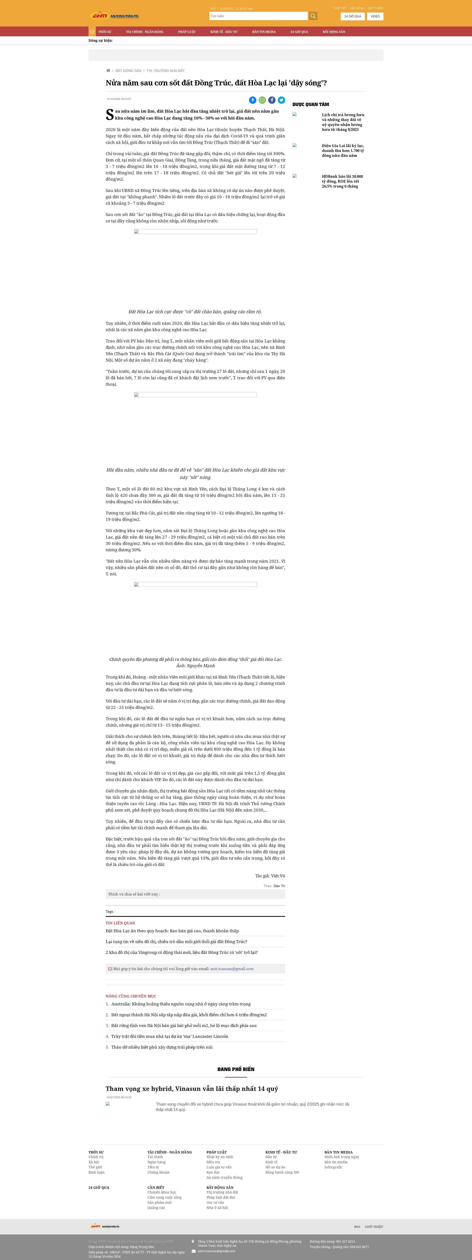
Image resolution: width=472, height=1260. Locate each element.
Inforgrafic (333, 1167)
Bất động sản (334, 32)
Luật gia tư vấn (219, 1167)
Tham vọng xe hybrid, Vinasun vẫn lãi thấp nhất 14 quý (192, 1088)
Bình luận (96, 1172)
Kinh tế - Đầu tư (223, 32)
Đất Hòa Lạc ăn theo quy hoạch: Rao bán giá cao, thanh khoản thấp (172, 931)
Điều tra (213, 1162)
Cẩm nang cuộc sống (164, 1197)
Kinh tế (272, 1162)
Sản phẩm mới (160, 1202)
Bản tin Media (264, 32)
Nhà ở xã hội (217, 1207)
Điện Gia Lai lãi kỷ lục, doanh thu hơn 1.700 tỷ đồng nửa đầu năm (343, 150)
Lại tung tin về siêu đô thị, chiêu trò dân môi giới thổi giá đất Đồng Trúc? (176, 941)
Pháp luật (187, 32)
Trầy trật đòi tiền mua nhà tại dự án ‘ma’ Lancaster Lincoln (167, 1036)
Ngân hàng (157, 1162)
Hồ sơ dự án (275, 1167)
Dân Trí (279, 886)
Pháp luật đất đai (220, 1197)
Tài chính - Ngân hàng (144, 32)
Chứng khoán (159, 1172)
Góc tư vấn (215, 1202)
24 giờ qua (352, 16)
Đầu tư (271, 1156)
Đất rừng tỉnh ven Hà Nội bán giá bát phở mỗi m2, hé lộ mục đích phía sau (181, 1025)
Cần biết (156, 1187)
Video (375, 16)
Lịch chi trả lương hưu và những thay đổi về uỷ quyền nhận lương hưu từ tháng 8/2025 (343, 122)
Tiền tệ (153, 1167)
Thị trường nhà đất (222, 1192)
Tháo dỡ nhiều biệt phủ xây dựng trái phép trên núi (159, 1047)
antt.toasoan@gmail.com (232, 968)
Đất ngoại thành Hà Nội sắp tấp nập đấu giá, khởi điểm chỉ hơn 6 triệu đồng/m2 (186, 1014)
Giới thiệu (376, 8)
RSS (357, 1226)
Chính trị (95, 1156)
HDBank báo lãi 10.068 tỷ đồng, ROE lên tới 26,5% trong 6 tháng (342, 181)
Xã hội (93, 1162)
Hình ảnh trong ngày (341, 1156)
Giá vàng (357, 8)
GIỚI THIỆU (374, 1226)
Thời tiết (340, 8)
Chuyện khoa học (162, 1192)
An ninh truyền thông (224, 1177)
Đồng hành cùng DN (282, 1172)
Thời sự (104, 32)
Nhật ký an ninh (219, 1156)
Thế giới (95, 1167)
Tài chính (155, 1156)
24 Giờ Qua (299, 32)
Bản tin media (336, 1162)
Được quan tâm (311, 104)
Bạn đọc (213, 1172)
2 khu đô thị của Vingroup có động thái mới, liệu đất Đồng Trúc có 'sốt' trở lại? (182, 952)
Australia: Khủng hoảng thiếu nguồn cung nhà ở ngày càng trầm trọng (178, 1004)
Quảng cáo (156, 1207)
